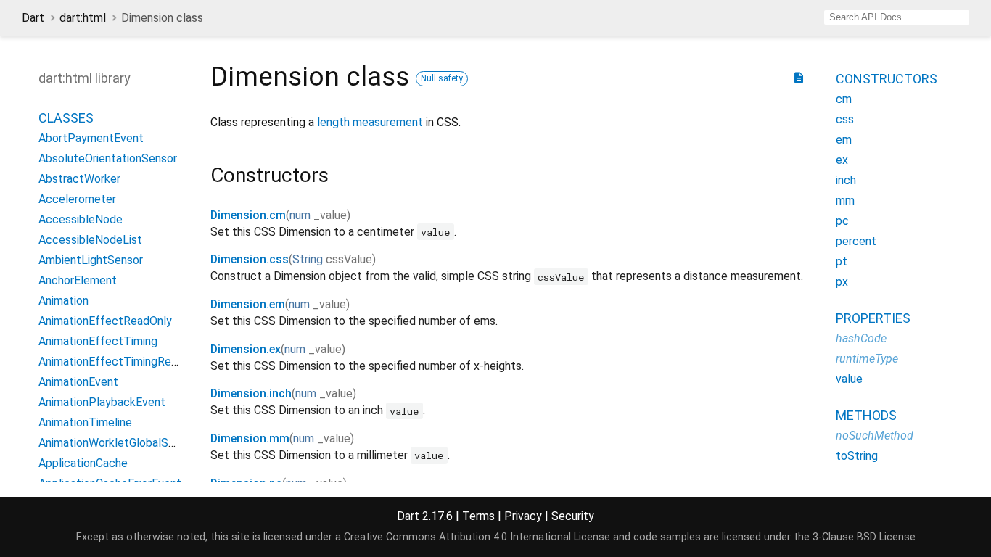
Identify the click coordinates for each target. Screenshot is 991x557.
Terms (478, 516)
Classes (66, 117)
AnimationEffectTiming (97, 341)
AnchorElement (77, 280)
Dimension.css (249, 259)
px (842, 282)
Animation (63, 301)
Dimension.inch (251, 393)
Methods (866, 415)
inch (846, 180)
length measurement (370, 122)
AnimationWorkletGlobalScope (116, 443)
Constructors (886, 78)
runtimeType (867, 359)
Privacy (523, 516)
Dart (33, 18)
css (845, 119)
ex (842, 160)
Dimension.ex (245, 349)
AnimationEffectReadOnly (105, 321)
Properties (873, 318)
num (300, 215)
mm (845, 200)
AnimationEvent (78, 382)
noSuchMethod (874, 435)
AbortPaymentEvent (91, 138)
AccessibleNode (80, 219)
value (849, 379)
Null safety (442, 78)
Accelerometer (77, 199)
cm (844, 99)
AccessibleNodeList (90, 240)
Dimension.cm (248, 215)
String (307, 259)
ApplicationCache (83, 463)
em (844, 140)
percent (856, 241)
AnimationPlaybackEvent (101, 402)
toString (857, 456)
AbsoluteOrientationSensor (107, 158)
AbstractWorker (79, 179)
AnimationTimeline (85, 422)
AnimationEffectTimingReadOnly (122, 361)
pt (841, 261)
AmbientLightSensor (90, 260)
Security (572, 516)
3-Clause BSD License (864, 537)
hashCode (861, 338)
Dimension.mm (249, 438)
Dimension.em (247, 304)
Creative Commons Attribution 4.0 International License (477, 537)
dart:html (82, 18)
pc (842, 221)
